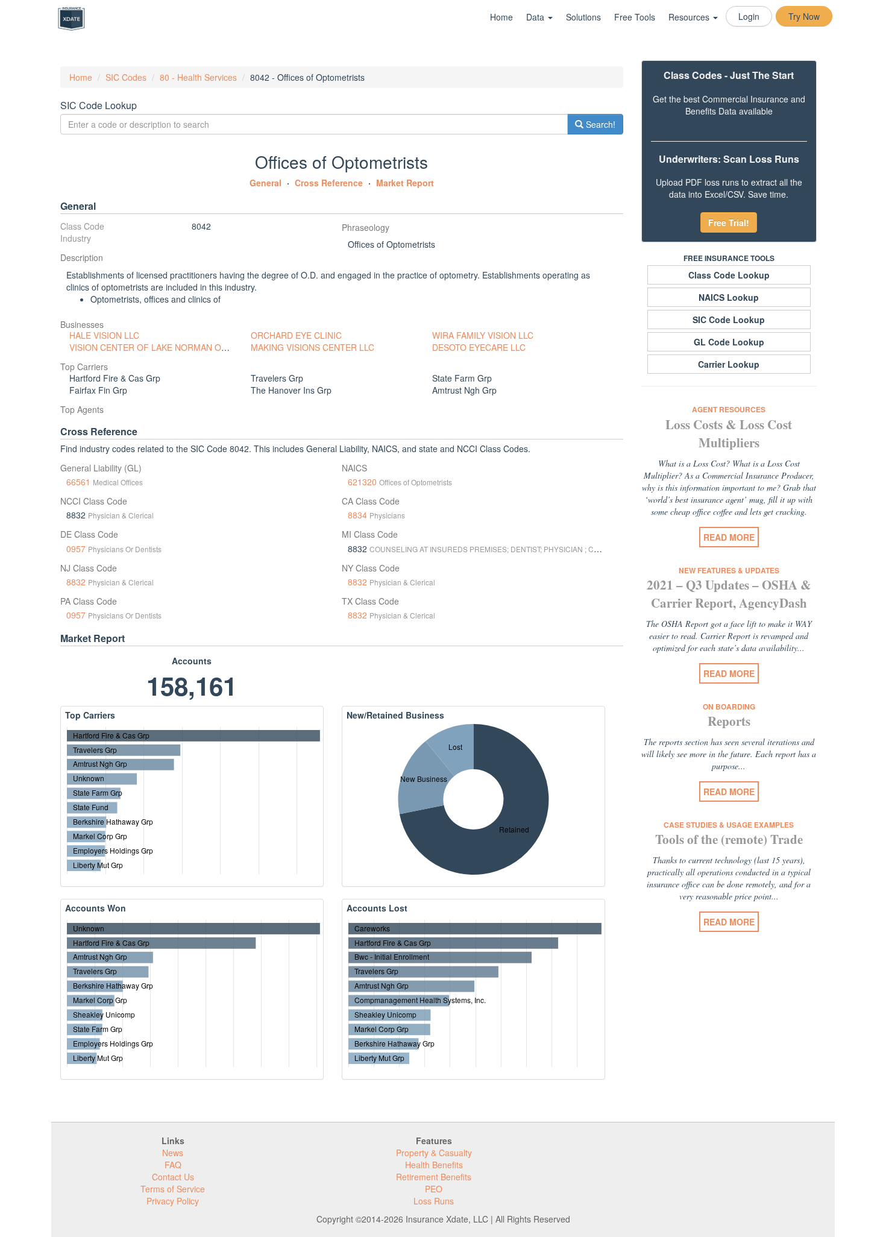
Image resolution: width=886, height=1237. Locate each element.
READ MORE (729, 537)
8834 (357, 515)
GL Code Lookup (729, 342)
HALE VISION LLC (104, 335)
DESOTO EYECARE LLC (479, 347)
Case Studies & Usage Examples (729, 824)
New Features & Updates (729, 570)
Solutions (583, 17)
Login (748, 16)
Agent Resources (728, 409)
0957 (76, 549)
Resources (690, 17)
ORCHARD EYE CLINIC (296, 335)
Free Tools (634, 17)
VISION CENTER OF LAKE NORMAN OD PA (154, 347)
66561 (78, 482)
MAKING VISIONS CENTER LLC (312, 347)
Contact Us (173, 1177)
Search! (599, 124)
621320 (362, 482)
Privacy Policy (172, 1201)
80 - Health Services (198, 77)
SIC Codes (125, 77)
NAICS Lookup (729, 297)
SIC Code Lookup (729, 319)
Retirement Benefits (433, 1177)
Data (536, 17)
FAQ (173, 1165)
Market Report (405, 183)
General (265, 183)
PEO (433, 1189)
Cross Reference (329, 183)
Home (501, 17)
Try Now (804, 16)
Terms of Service (172, 1189)
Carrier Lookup (728, 364)
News (172, 1153)
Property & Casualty (434, 1153)
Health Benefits (434, 1165)
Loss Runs (433, 1201)
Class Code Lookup (729, 275)
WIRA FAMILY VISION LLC (482, 335)
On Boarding (729, 706)
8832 (76, 582)
